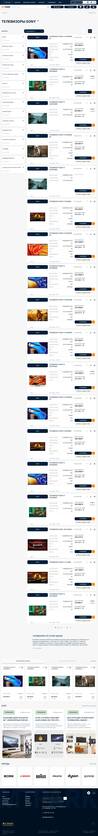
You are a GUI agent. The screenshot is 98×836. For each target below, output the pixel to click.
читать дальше (37, 648)
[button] (30, 7)
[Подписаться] (65, 798)
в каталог (93, 661)
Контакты (5, 801)
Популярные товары (23, 661)
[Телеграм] (88, 2)
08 (67, 627)
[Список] (90, 31)
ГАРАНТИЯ (17, 2)
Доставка (28, 803)
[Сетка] (94, 31)
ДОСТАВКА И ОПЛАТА (29, 2)
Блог (3, 796)
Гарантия (28, 805)
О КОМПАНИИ (52, 2)
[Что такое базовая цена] (83, 50)
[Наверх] (93, 823)
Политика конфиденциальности (9, 803)
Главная (27, 796)
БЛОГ (60, 2)
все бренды (92, 763)
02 (58, 627)
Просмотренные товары (67, 661)
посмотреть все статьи (89, 706)
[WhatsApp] (91, 2)
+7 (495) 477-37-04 (77, 2)
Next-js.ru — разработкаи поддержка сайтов (89, 831)
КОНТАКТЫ (42, 2)
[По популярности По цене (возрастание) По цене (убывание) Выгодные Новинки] (34, 31)
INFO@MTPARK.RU (47, 817)
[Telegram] (88, 793)
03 (61, 627)
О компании (6, 798)
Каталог (4, 13)
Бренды (27, 801)
